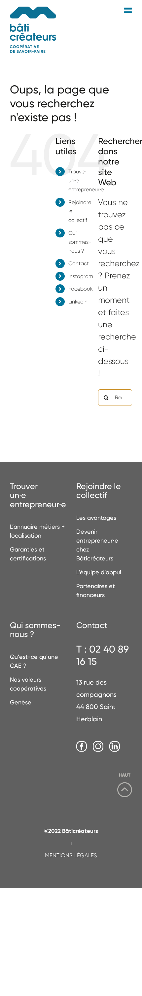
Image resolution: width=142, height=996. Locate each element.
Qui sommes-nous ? (79, 242)
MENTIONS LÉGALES (71, 855)
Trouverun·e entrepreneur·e (38, 495)
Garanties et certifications (28, 554)
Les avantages (96, 517)
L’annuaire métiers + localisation (37, 531)
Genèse (20, 702)
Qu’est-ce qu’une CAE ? (34, 661)
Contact (78, 263)
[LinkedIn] (114, 746)
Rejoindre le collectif (98, 491)
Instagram (80, 276)
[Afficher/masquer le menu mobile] (128, 10)
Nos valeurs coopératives (28, 684)
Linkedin (78, 302)
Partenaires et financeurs (95, 590)
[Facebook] (81, 746)
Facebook (80, 289)
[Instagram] (98, 746)
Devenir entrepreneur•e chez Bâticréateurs (97, 545)
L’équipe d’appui (98, 572)
